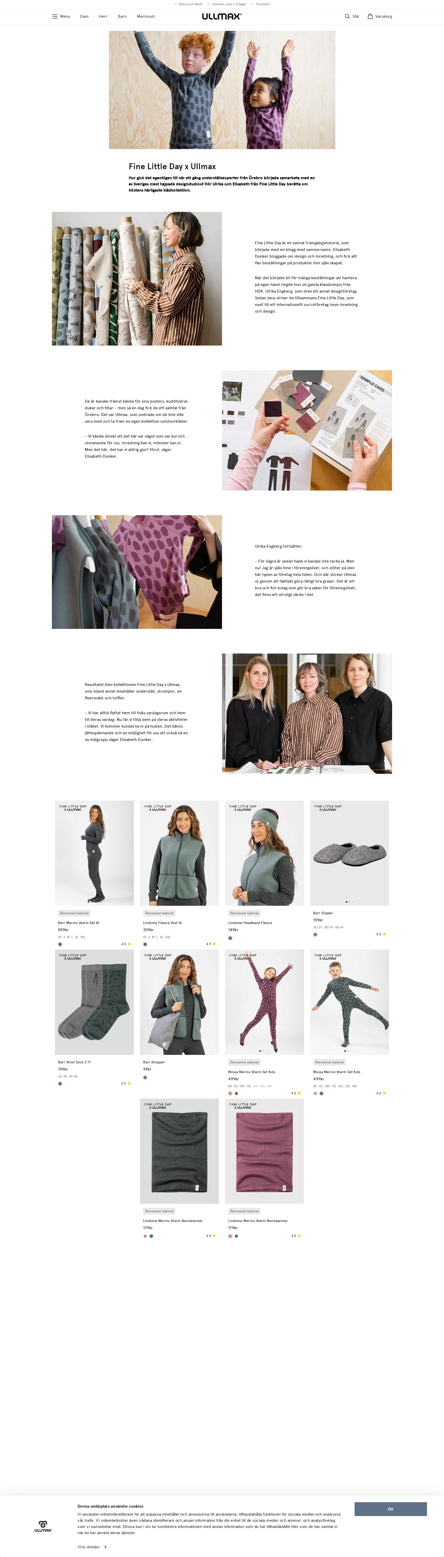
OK (391, 1509)
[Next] (126, 853)
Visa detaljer (89, 1547)
